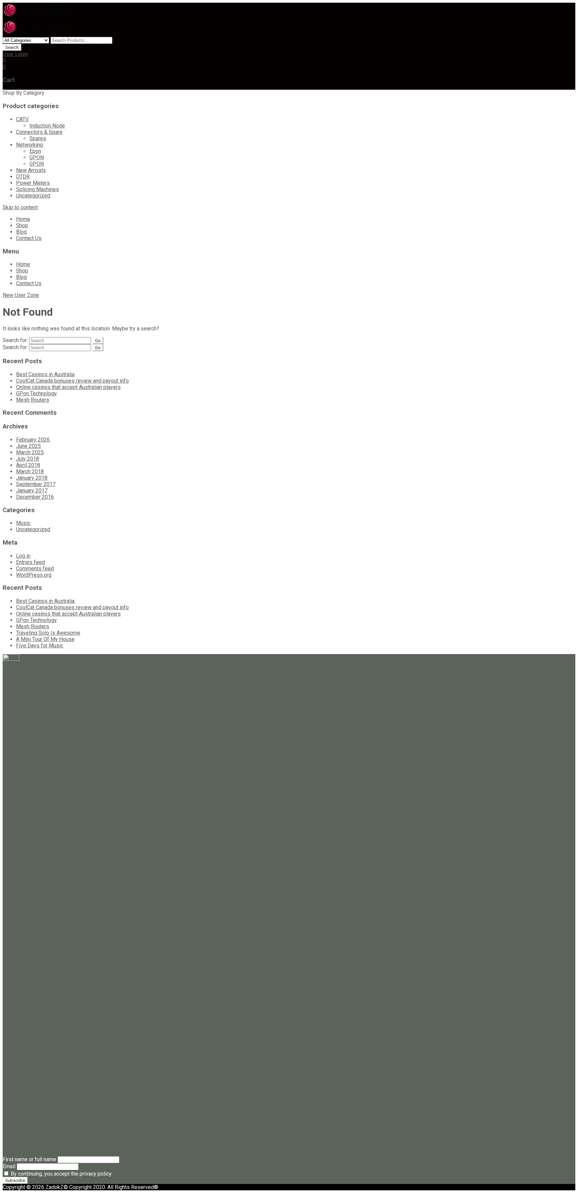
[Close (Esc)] (570, 7)
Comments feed (35, 568)
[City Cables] (35, 16)
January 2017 (31, 490)
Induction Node (47, 126)
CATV (22, 119)
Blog (21, 232)
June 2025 (28, 446)
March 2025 (30, 452)
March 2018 (30, 471)
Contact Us (28, 238)
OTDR (23, 176)
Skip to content (20, 207)
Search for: (15, 340)
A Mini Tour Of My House (45, 639)
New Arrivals (31, 170)
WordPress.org (34, 575)
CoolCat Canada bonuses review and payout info (72, 381)
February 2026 (33, 439)
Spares (37, 138)
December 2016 (35, 497)
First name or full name (29, 1159)
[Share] (556, 7)
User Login (15, 54)
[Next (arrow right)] (566, 596)
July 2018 (27, 459)
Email (9, 1166)
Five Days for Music (39, 645)
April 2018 (28, 465)
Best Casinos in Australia (45, 374)
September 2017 (36, 484)
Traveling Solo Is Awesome (48, 633)
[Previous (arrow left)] (11, 596)
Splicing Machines (37, 189)
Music (23, 523)
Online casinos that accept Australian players (68, 387)
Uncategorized (33, 195)
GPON (36, 157)
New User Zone (21, 295)
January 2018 (31, 478)
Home (23, 219)
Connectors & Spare (39, 132)
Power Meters (33, 183)
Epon (35, 151)
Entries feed (30, 562)
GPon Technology (36, 393)
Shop (22, 225)
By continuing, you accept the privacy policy (60, 1174)
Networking (29, 145)
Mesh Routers (32, 400)
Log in (23, 556)
